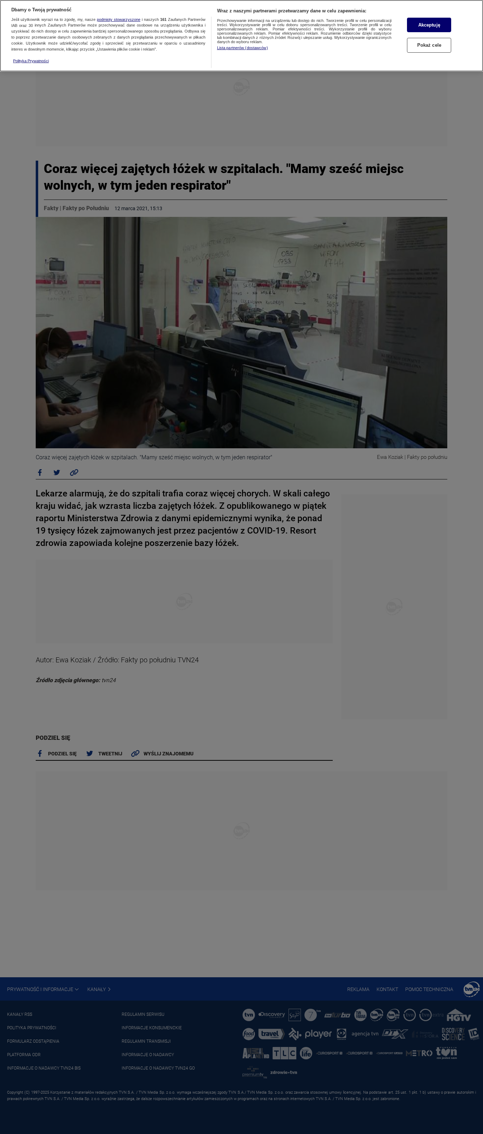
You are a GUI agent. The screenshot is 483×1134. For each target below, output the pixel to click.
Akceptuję (429, 25)
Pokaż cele (429, 45)
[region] (241, 35)
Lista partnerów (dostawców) (242, 48)
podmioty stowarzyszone (118, 19)
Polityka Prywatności (31, 61)
